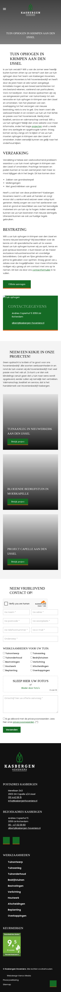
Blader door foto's (30, 688)
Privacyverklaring (11, 980)
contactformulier (41, 269)
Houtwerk (13, 897)
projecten (37, 126)
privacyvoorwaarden (23, 722)
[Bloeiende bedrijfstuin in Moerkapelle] (30, 482)
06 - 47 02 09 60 (17, 824)
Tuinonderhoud (17, 873)
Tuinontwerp (15, 862)
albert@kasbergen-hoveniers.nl (28, 322)
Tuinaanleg (14, 868)
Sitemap (7, 984)
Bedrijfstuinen (16, 879)
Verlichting (14, 891)
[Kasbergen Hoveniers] (30, 9)
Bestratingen (15, 885)
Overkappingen (17, 915)
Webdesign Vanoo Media (19, 975)
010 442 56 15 (15, 797)
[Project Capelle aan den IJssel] (30, 542)
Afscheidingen (16, 903)
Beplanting (14, 909)
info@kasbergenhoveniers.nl (22, 800)
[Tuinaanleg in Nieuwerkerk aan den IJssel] (30, 422)
